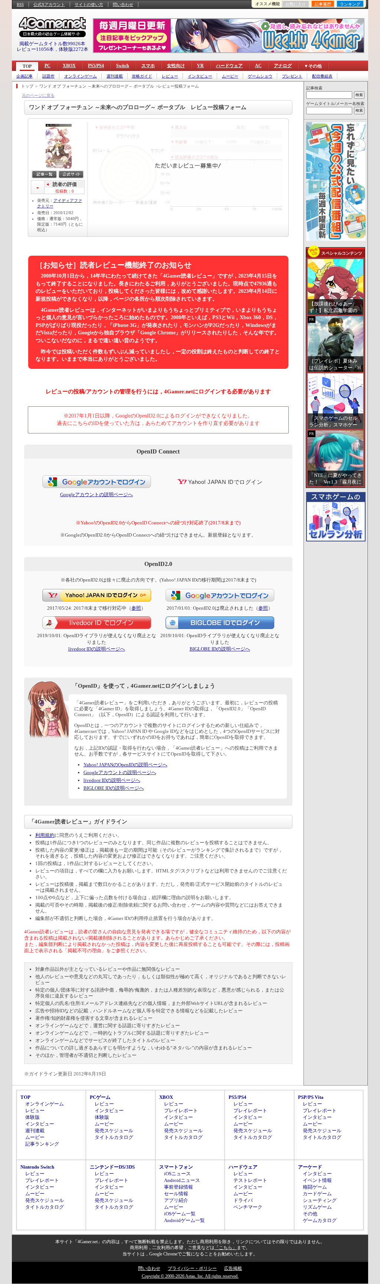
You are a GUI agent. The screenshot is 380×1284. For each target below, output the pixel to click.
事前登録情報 (178, 1187)
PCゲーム (100, 1097)
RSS (20, 4)
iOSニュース (177, 1173)
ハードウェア (229, 65)
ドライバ (243, 1200)
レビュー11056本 (35, 49)
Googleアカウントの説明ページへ (96, 494)
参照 (136, 608)
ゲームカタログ (320, 1220)
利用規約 (45, 835)
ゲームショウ (260, 76)
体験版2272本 (73, 49)
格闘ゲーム (315, 1187)
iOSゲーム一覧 (180, 1213)
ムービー (230, 76)
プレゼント (292, 76)
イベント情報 (317, 1180)
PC (47, 65)
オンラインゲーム (80, 76)
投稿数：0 (64, 191)
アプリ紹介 (176, 1200)
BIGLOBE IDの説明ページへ (220, 649)
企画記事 (24, 76)
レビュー (170, 76)
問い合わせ (123, 4)
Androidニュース (182, 1180)
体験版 (32, 1117)
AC (258, 65)
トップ (27, 86)
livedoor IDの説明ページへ (96, 649)
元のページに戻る (38, 95)
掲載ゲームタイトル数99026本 (52, 43)
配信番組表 (322, 76)
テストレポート (250, 1180)
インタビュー (200, 76)
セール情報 (176, 1193)
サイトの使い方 (89, 4)
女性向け (176, 65)
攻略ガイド (142, 76)
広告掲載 (233, 1268)
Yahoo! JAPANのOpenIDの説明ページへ (125, 764)
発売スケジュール (114, 1130)
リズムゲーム (317, 1207)
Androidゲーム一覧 (184, 1220)
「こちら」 (225, 1247)
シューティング (320, 1200)
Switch (122, 65)
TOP (27, 66)
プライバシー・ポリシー (192, 1268)
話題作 (48, 76)
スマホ (148, 65)
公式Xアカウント (49, 4)
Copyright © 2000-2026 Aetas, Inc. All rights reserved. (190, 1276)
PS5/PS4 (96, 65)
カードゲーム (317, 1193)
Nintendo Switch (37, 1167)
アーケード (310, 1167)
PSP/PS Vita (311, 1097)
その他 (310, 1213)
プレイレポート (181, 1110)
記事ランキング (42, 1144)
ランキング (350, 4)
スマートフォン (176, 1167)
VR (200, 65)
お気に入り (295, 4)
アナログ (283, 65)
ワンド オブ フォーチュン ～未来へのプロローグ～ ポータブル (96, 86)
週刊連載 (115, 76)
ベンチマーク (247, 1207)
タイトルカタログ (114, 1137)
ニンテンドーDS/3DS (112, 1167)
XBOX (69, 65)
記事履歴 (323, 4)
